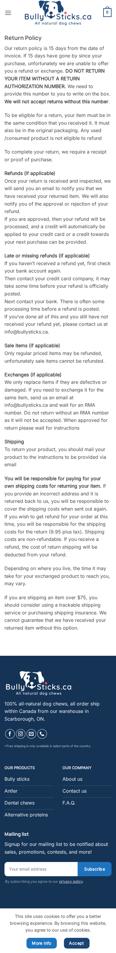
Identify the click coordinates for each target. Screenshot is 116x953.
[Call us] (42, 734)
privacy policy (71, 881)
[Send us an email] (31, 734)
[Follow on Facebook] (10, 734)
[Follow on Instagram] (21, 734)
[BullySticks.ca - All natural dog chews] (58, 12)
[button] (8, 12)
